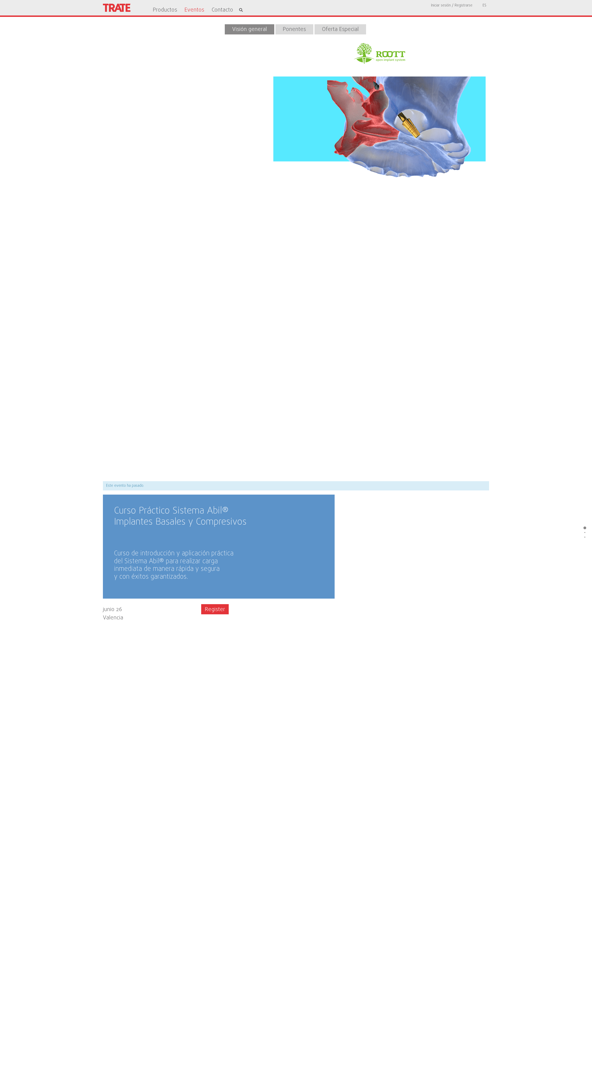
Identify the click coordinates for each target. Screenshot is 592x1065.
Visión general (249, 29)
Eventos (194, 10)
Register (215, 609)
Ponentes (294, 29)
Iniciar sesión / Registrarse (451, 5)
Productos (165, 10)
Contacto (222, 10)
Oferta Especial (340, 29)
